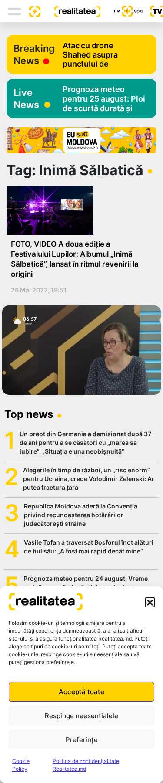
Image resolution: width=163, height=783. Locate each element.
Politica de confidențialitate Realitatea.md (86, 765)
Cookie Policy (21, 765)
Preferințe (82, 740)
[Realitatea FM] (121, 11)
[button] (150, 601)
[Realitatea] (70, 11)
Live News (26, 98)
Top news (28, 414)
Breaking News (34, 54)
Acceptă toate (81, 692)
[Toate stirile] (31, 11)
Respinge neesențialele (81, 716)
